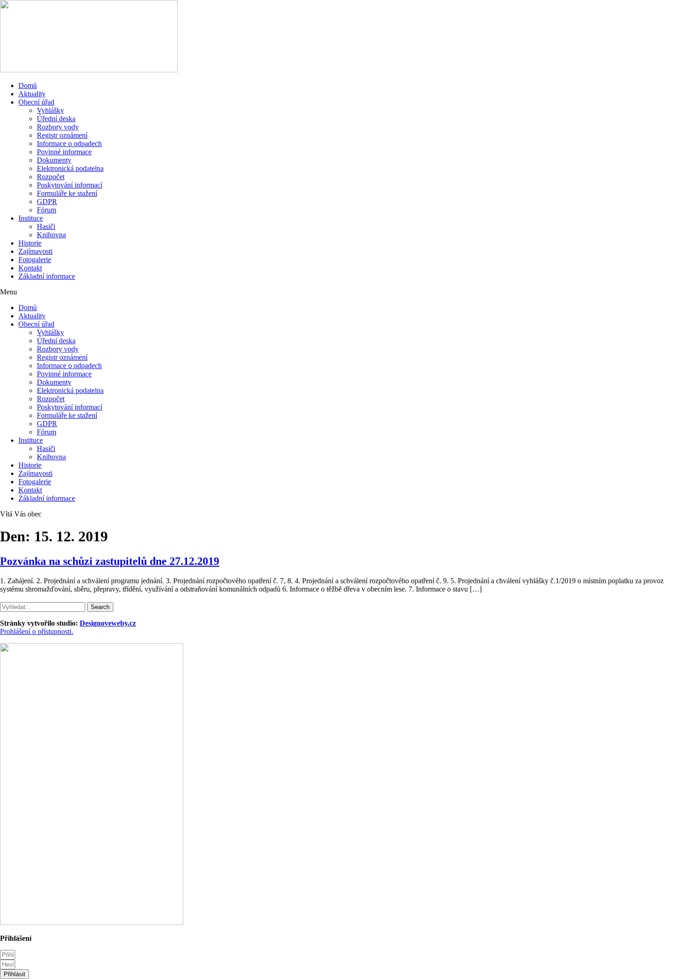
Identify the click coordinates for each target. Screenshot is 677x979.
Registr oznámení (62, 135)
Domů (27, 85)
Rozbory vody (58, 127)
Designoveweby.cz (108, 623)
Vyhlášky (50, 110)
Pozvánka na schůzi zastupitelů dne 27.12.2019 (109, 561)
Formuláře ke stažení (67, 193)
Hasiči (46, 226)
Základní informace (46, 276)
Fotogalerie (34, 260)
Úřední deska (56, 119)
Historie (29, 243)
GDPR (47, 201)
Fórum (46, 210)
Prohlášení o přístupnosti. (36, 631)
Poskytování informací (69, 185)
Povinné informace (64, 152)
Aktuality (32, 94)
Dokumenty (54, 160)
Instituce (30, 218)
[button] (338, 292)
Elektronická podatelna (70, 168)
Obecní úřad (36, 102)
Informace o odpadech (69, 143)
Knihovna (51, 235)
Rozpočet (50, 177)
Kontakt (30, 268)
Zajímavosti (35, 251)
